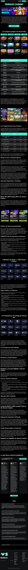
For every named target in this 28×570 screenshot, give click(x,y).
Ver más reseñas (14, 495)
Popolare (3, 34)
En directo (10, 34)
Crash (17, 34)
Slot (23, 34)
